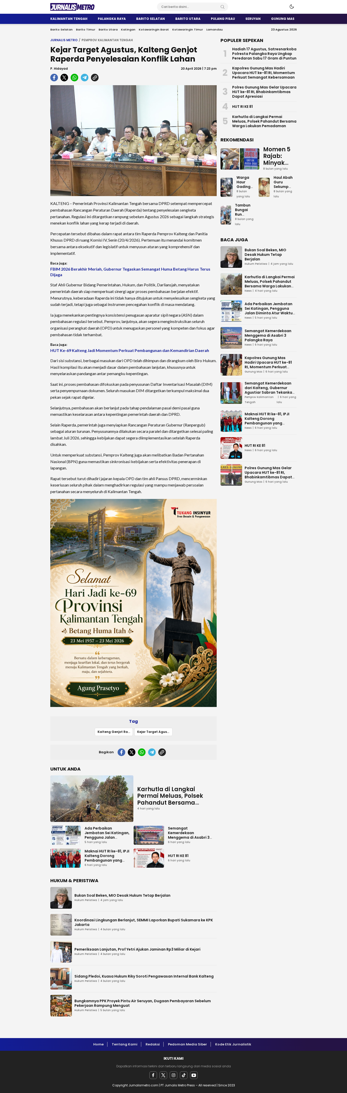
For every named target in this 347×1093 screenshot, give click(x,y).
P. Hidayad (59, 68)
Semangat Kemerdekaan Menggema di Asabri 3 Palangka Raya (189, 835)
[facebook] (153, 1075)
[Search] (222, 7)
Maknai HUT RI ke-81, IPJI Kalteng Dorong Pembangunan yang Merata (107, 858)
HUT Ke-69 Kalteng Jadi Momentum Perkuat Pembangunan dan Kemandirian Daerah (129, 350)
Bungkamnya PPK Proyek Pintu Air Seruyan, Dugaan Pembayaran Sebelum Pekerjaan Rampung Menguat (142, 1003)
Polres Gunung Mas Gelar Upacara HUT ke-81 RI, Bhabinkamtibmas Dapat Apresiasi (264, 92)
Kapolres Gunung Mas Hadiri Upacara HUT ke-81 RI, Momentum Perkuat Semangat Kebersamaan (263, 73)
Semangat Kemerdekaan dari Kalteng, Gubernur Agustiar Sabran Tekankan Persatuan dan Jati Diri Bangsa (269, 392)
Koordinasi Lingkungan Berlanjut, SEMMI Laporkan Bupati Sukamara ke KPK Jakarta (143, 922)
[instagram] (173, 1075)
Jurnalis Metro (63, 40)
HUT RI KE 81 (178, 855)
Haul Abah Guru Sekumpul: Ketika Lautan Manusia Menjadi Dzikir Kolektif (283, 196)
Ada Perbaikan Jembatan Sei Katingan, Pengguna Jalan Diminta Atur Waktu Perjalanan (107, 837)
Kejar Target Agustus (154, 732)
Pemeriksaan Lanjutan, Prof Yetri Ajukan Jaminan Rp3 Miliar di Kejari (137, 949)
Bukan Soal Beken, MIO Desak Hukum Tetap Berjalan (122, 895)
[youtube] (194, 1075)
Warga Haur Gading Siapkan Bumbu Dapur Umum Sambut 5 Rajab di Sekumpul (245, 198)
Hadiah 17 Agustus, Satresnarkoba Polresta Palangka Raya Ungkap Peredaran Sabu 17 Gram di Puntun (264, 54)
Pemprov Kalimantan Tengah (107, 40)
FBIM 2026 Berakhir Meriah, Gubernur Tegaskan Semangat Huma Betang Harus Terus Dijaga (130, 272)
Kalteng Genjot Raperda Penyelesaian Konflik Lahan (115, 732)
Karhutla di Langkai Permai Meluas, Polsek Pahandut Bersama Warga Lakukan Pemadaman (170, 802)
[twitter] (163, 1075)
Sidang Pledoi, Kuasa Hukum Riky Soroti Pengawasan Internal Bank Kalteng (144, 976)
